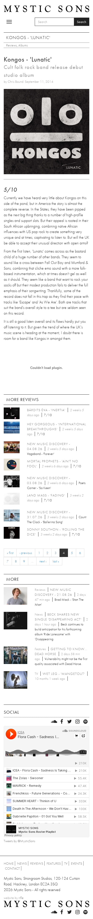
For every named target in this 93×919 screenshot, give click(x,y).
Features (54, 863)
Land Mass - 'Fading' (46, 495)
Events (76, 863)
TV (65, 863)
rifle (21, 898)
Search (81, 22)
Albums (23, 45)
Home (9, 863)
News (22, 863)
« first (10, 553)
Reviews (11, 45)
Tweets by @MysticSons (19, 841)
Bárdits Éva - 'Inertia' (46, 410)
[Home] (46, 8)
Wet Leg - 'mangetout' (64, 673)
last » (56, 561)
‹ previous (26, 553)
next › (42, 561)
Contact (12, 868)
